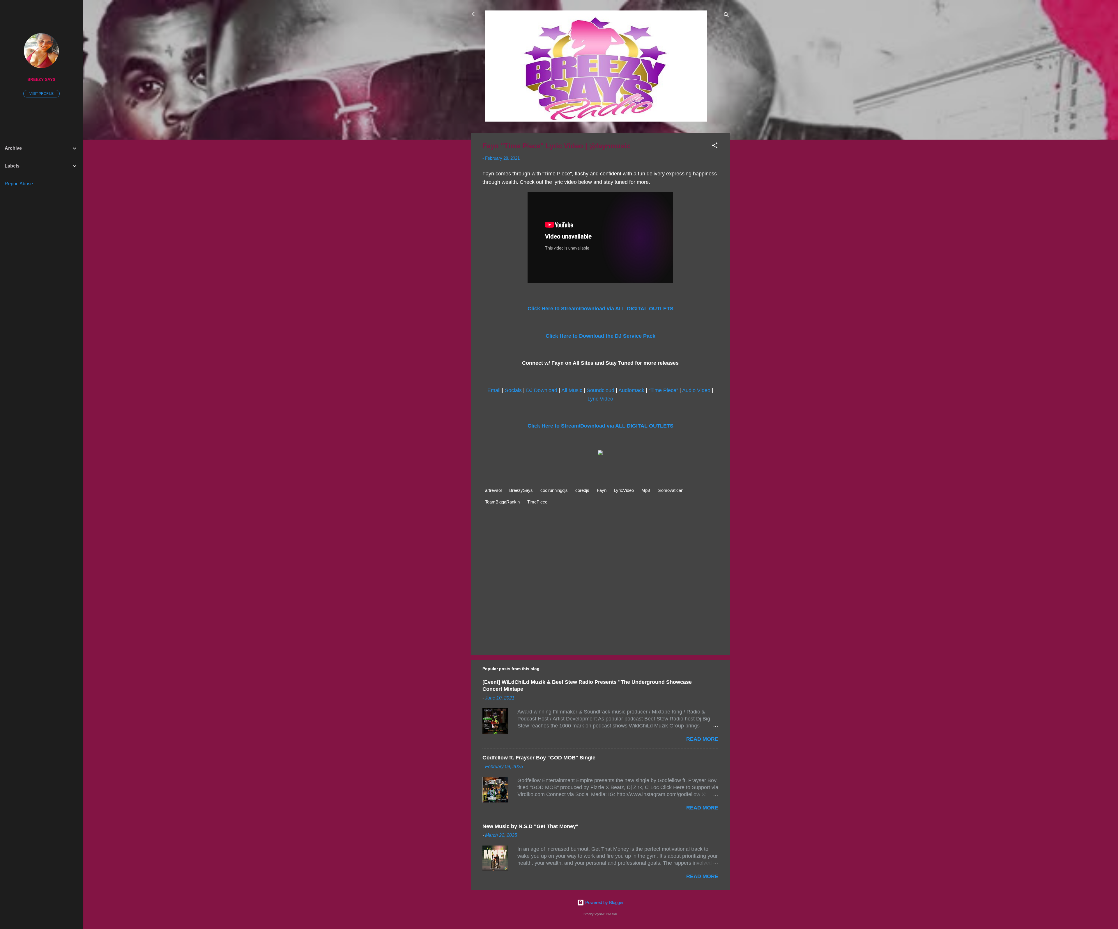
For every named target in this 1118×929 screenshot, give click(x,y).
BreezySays (521, 490)
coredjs (582, 490)
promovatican (670, 490)
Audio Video (696, 390)
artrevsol (493, 490)
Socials (513, 390)
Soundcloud (600, 390)
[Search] (726, 16)
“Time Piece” (663, 390)
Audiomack (631, 390)
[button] (714, 146)
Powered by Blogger (604, 902)
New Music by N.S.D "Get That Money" (530, 826)
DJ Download (541, 390)
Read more (702, 739)
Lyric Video (600, 399)
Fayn (601, 490)
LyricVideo (624, 490)
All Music (571, 390)
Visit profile (41, 94)
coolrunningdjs (554, 490)
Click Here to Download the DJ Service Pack (600, 336)
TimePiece (537, 501)
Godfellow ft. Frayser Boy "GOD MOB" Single (538, 758)
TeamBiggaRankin (502, 501)
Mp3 (645, 490)
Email (493, 390)
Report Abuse (19, 183)
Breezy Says (41, 79)
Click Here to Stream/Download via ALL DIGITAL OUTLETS (600, 309)
